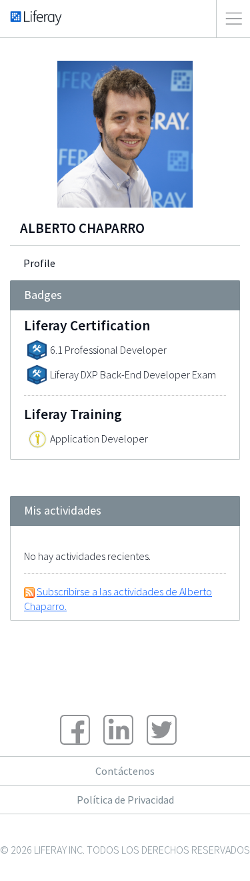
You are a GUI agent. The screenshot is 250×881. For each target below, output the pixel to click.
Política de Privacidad (125, 799)
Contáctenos (125, 771)
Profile (39, 263)
